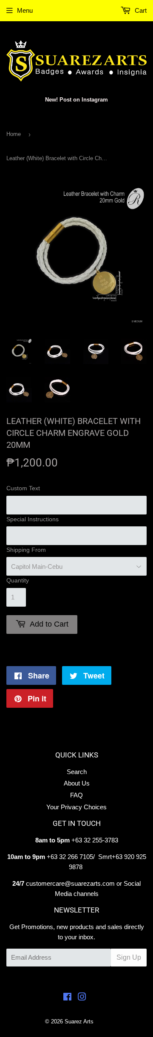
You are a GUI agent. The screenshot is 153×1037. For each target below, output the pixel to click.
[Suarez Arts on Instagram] (82, 997)
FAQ (76, 795)
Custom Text (23, 488)
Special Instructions (32, 519)
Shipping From (26, 549)
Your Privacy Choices (76, 807)
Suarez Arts (79, 1021)
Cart (140, 10)
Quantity (17, 580)
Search (77, 771)
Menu (25, 10)
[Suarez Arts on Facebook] (67, 997)
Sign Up (128, 957)
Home (13, 134)
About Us (77, 783)
